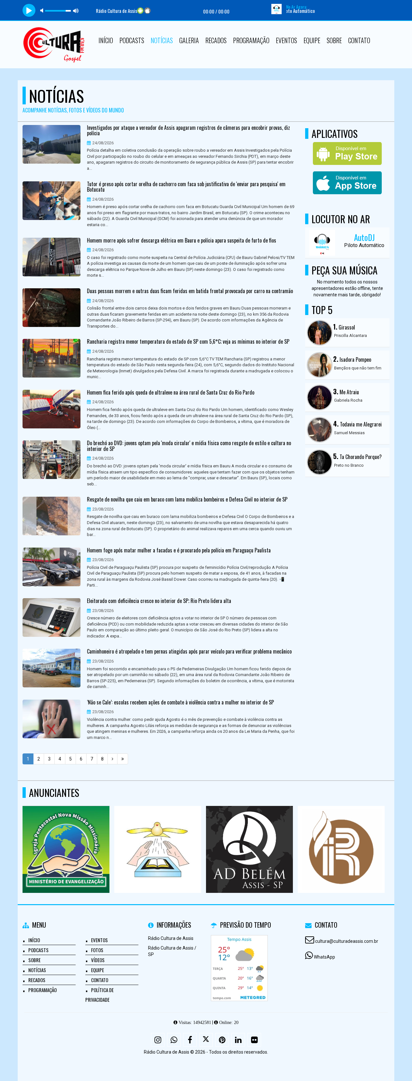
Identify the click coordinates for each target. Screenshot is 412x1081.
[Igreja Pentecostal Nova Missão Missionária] (66, 837)
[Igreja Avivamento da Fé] (157, 837)
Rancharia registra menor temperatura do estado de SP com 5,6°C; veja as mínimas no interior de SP (188, 342)
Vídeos (98, 959)
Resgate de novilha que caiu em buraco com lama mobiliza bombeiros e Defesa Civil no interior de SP (187, 499)
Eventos (286, 40)
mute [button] (43, 10)
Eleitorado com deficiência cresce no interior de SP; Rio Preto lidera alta (159, 601)
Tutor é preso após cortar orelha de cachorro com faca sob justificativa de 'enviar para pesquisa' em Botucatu (186, 187)
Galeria (189, 40)
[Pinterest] (222, 1040)
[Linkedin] (238, 1040)
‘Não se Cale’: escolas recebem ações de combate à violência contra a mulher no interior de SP (180, 702)
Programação (251, 40)
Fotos (97, 949)
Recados (216, 40)
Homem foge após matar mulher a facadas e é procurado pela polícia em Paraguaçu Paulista (179, 550)
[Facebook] (190, 1040)
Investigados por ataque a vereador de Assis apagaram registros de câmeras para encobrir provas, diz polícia (188, 130)
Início (105, 40)
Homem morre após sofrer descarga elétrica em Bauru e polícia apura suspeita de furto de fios (181, 241)
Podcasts (131, 40)
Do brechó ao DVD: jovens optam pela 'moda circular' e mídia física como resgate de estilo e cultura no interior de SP (189, 446)
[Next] (112, 758)
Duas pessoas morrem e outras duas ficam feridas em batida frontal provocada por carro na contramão (190, 291)
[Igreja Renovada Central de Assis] (341, 837)
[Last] (122, 758)
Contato (359, 40)
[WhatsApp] (174, 1040)
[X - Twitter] (206, 1040)
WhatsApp (324, 957)
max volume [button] (76, 10)
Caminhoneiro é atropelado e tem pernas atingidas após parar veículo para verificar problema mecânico (189, 652)
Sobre (334, 40)
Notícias (162, 40)
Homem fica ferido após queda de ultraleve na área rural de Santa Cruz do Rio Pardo (170, 393)
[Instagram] (157, 1040)
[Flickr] (254, 1040)
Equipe (312, 40)
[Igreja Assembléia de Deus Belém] (249, 837)
